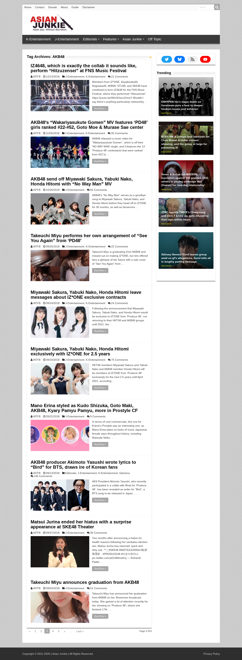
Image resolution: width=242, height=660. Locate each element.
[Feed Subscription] (151, 57)
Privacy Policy (211, 653)
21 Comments (119, 76)
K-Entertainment (38, 39)
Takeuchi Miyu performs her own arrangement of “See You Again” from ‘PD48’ (89, 238)
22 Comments (119, 246)
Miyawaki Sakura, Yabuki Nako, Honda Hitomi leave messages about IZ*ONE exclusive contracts (86, 295)
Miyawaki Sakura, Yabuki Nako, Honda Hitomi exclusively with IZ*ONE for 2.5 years (80, 351)
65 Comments (98, 189)
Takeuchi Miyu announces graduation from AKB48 (85, 582)
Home (27, 7)
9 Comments (97, 416)
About (64, 7)
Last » (80, 631)
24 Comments (119, 303)
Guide (75, 7)
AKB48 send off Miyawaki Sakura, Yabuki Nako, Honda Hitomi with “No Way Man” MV (82, 181)
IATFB (36, 76)
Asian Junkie (132, 39)
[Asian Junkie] (49, 21)
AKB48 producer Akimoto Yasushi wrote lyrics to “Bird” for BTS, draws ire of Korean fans (83, 465)
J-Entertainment (67, 39)
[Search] (217, 7)
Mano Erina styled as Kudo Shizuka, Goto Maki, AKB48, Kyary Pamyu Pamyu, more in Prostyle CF (84, 408)
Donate (52, 7)
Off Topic (154, 39)
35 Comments (119, 133)
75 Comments (119, 359)
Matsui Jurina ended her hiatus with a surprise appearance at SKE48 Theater (81, 524)
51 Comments (98, 588)
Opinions (124, 473)
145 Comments (43, 476)
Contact (39, 7)
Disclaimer (88, 7)
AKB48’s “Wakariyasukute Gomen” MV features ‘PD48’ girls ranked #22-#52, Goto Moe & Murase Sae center (89, 125)
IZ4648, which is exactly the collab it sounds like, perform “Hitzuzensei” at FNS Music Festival (84, 68)
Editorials (90, 39)
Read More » (100, 108)
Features (109, 39)
